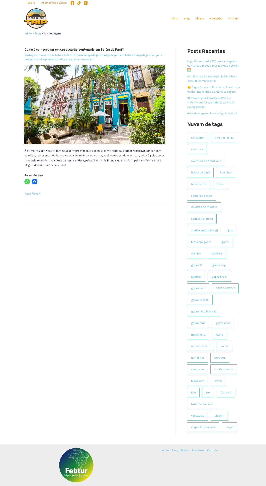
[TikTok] (79, 3)
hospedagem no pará (148, 55)
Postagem (31, 55)
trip (193, 392)
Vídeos (199, 18)
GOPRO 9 (216, 253)
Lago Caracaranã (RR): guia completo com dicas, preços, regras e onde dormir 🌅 (213, 66)
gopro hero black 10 (204, 311)
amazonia (47, 55)
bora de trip (198, 184)
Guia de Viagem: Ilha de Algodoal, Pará (212, 113)
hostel (28, 59)
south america (224, 369)
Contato (233, 18)
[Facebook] (72, 3)
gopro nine (198, 323)
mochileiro (198, 334)
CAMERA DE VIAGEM (204, 207)
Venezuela (197, 415)
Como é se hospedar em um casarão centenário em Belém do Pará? (74, 49)
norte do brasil (200, 346)
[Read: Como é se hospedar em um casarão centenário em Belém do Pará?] (94, 104)
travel (218, 381)
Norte (219, 334)
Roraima (220, 357)
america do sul (224, 137)
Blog (187, 18)
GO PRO (196, 253)
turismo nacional (202, 404)
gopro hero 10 (200, 300)
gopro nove (223, 323)
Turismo (225, 392)
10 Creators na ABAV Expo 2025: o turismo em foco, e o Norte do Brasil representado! (211, 102)
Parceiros (216, 18)
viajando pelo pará (203, 427)
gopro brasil (219, 276)
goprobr (196, 276)
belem (59, 55)
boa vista (226, 172)
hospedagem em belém (117, 55)
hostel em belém (45, 59)
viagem (219, 415)
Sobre (31, 2)
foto (230, 230)
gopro (225, 242)
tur (208, 392)
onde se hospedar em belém (75, 59)
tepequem (197, 381)
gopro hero (198, 288)
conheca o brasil (202, 218)
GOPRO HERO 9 (225, 288)
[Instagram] (86, 3)
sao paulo (197, 369)
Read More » (32, 194)
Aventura (197, 149)
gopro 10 (196, 265)
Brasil (220, 184)
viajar (229, 427)
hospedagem (92, 55)
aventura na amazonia (206, 161)
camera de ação (201, 195)
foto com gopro (201, 242)
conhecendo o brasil (204, 230)
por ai (224, 346)
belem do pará (73, 55)
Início (174, 18)
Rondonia (197, 357)
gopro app (219, 265)
